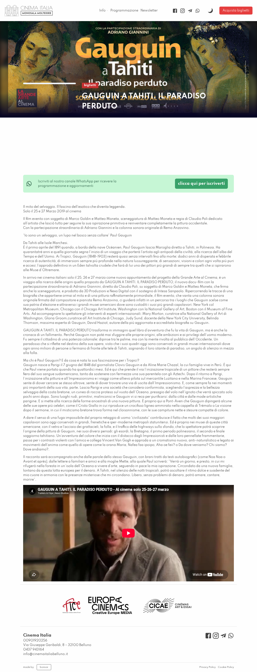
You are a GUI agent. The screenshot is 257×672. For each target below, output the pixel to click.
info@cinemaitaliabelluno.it (45, 654)
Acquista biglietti (236, 10)
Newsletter (149, 10)
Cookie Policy (226, 667)
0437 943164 (33, 649)
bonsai (44, 667)
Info (102, 10)
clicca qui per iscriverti (201, 184)
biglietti (90, 85)
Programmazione (124, 10)
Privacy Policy (207, 667)
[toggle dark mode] (210, 11)
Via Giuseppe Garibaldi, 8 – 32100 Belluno (57, 645)
